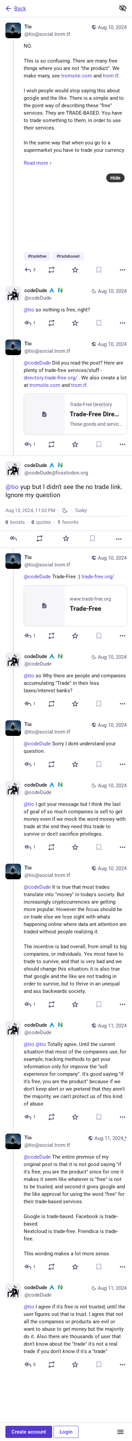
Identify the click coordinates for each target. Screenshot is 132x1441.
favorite (68, 522)
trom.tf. (111, 76)
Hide (115, 178)
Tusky (81, 510)
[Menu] (120, 1432)
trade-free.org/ (98, 577)
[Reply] (13, 538)
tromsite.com (76, 76)
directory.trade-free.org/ (50, 378)
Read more (36, 163)
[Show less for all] (123, 8)
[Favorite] (75, 270)
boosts (15, 522)
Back (20, 8)
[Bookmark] (99, 270)
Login (66, 1432)
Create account (29, 1432)
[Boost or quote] (51, 270)
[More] (122, 270)
